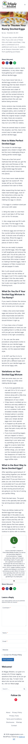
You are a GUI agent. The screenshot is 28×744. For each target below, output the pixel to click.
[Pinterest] (14, 581)
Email (5, 641)
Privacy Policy (17, 655)
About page (15, 684)
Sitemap (19, 722)
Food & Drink (6, 22)
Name (5, 633)
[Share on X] (11, 62)
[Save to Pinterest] (3, 62)
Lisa (4, 33)
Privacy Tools (14, 716)
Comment (7, 608)
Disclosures (10, 722)
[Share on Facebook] (7, 62)
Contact (14, 725)
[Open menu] (24, 4)
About (8, 712)
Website (5, 650)
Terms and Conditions (14, 719)
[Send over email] (14, 62)
